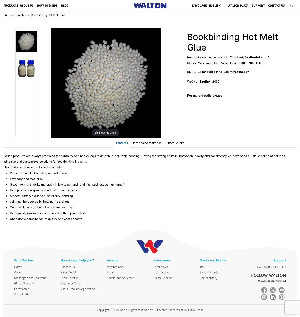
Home (18, 266)
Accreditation (22, 294)
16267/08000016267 (271, 266)
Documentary (208, 277)
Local (110, 272)
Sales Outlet (68, 272)
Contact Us (68, 266)
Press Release (162, 277)
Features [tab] (122, 142)
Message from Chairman (30, 277)
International (115, 266)
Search (19, 15)
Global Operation (25, 283)
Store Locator (69, 277)
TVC (202, 266)
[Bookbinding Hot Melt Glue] (26, 42)
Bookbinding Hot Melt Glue (48, 15)
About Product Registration (78, 288)
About (18, 272)
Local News (160, 266)
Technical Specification (147, 142)
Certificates (21, 288)
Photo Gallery (175, 142)
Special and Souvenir (120, 277)
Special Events (209, 272)
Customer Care (70, 283)
